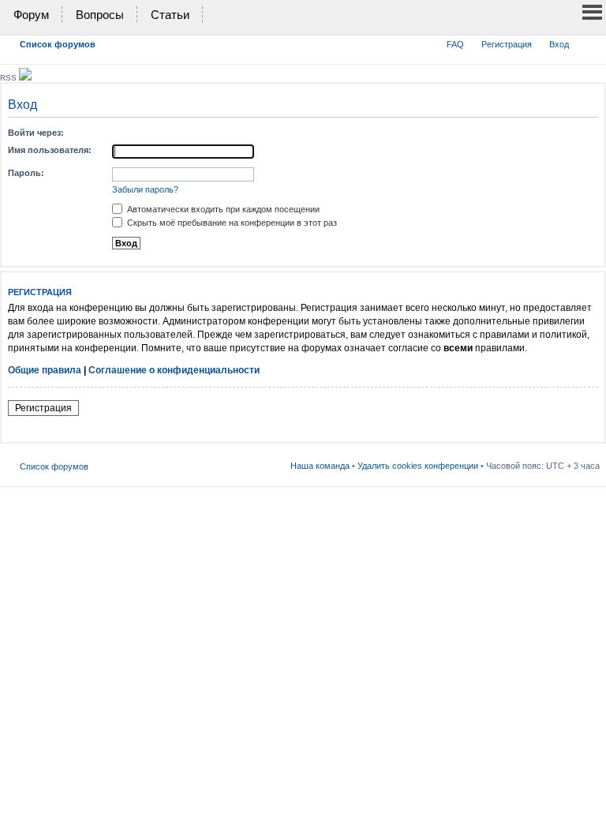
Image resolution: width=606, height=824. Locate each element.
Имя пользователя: (50, 150)
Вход (559, 44)
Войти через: (36, 132)
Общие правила (44, 370)
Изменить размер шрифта (588, 41)
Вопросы (100, 14)
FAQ (455, 44)
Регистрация (506, 44)
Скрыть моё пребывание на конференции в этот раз (231, 222)
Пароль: (26, 173)
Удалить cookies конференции (417, 465)
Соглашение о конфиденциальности (174, 370)
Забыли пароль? (145, 189)
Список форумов (57, 44)
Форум (31, 14)
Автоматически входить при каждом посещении (222, 209)
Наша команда (320, 465)
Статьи (170, 14)
